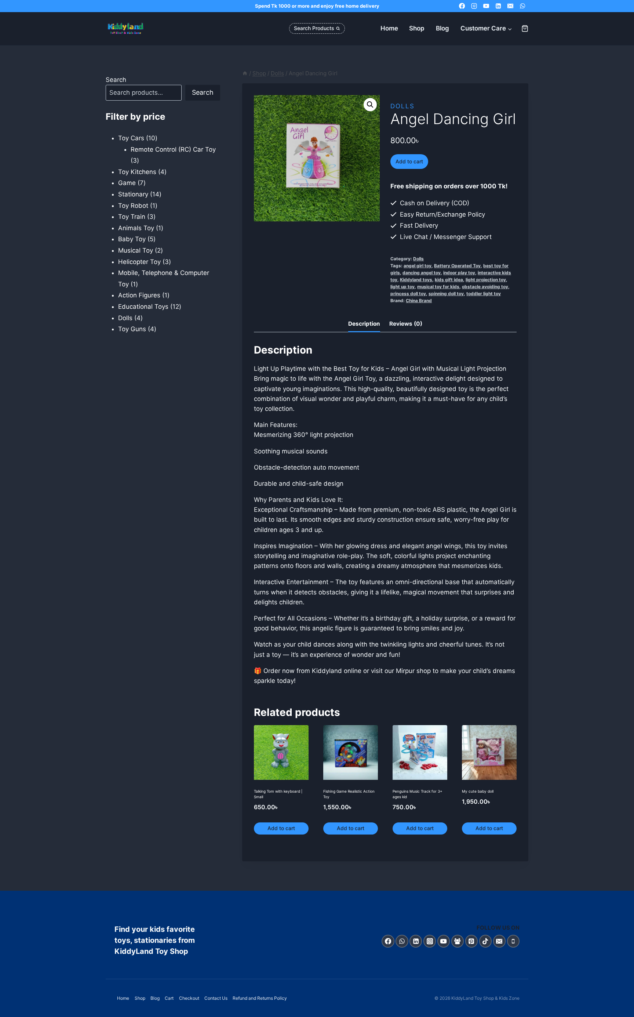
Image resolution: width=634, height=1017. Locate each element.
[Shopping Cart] (524, 28)
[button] (370, 104)
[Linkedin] (498, 6)
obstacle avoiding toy (485, 286)
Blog (442, 28)
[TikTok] (485, 941)
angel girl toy (417, 265)
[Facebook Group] (457, 941)
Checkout (189, 998)
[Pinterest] (471, 941)
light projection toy (486, 279)
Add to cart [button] (281, 828)
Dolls (402, 106)
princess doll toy (408, 293)
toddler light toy (483, 293)
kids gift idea (449, 279)
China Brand (419, 300)
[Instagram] (474, 6)
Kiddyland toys (416, 279)
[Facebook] (462, 6)
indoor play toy (459, 272)
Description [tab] (364, 323)
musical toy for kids (438, 286)
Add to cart (409, 161)
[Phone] (513, 941)
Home (389, 28)
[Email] (510, 6)
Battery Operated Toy (457, 265)
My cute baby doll (477, 791)
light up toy (402, 286)
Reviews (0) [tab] (405, 323)
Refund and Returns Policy (260, 998)
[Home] (245, 73)
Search (116, 79)
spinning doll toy (446, 293)
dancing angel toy (421, 272)
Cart (169, 998)
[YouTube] (486, 6)
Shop (417, 28)
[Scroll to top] (620, 1009)
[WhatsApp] (522, 6)
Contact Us (215, 998)
